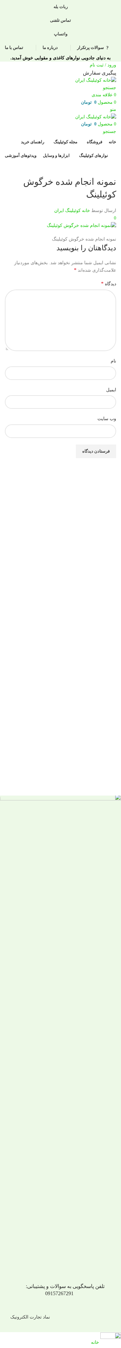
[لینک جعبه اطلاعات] (60, 666)
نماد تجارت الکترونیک (30, 1317)
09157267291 (59, 1293)
